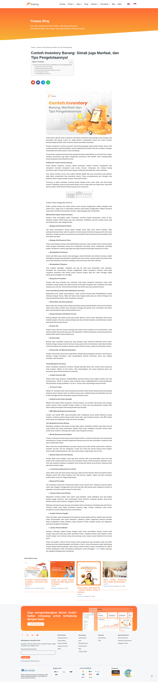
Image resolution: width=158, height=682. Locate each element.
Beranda (62, 4)
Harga (86, 4)
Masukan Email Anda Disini (29, 649)
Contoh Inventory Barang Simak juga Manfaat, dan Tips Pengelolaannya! (52, 64)
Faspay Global (83, 651)
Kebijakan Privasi (123, 643)
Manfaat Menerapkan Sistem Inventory (44, 68)
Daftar (120, 4)
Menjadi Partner (83, 643)
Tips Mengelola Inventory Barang (43, 73)
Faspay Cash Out (63, 646)
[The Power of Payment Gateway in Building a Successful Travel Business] (36, 576)
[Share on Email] (33, 82)
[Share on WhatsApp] (48, 82)
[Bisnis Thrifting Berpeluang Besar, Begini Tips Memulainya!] (115, 575)
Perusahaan (104, 4)
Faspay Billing (62, 640)
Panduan (94, 4)
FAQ (99, 640)
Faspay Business (62, 638)
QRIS (59, 648)
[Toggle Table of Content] (70, 62)
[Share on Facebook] (38, 82)
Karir (80, 640)
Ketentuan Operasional (124, 640)
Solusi (78, 4)
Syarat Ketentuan (123, 638)
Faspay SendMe (62, 643)
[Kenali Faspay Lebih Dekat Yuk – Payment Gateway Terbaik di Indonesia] (89, 580)
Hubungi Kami (83, 646)
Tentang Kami (82, 638)
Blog (113, 4)
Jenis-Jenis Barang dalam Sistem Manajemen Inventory (48, 70)
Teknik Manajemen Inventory (42, 71)
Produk (70, 4)
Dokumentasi (102, 638)
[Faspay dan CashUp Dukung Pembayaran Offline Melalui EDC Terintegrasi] (62, 576)
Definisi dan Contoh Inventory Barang (44, 66)
